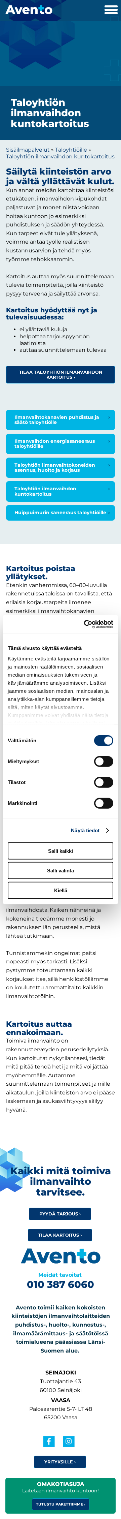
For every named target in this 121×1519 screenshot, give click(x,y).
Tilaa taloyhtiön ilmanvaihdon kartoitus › (60, 375)
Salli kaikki (60, 851)
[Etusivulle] (26, 7)
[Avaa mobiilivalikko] (111, 10)
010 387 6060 (60, 1284)
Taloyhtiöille (71, 150)
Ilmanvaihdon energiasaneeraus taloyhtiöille (54, 443)
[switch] (103, 761)
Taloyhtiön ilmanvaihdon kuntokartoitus (60, 156)
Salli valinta (60, 870)
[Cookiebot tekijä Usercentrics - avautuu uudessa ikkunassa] (85, 624)
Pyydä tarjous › (60, 1213)
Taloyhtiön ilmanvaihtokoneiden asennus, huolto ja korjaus (54, 467)
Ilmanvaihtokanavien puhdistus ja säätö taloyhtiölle (56, 419)
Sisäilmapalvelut (28, 150)
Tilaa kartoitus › (60, 1235)
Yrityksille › (60, 1461)
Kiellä (60, 890)
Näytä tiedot (85, 830)
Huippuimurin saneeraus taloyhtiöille (60, 512)
